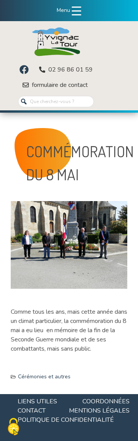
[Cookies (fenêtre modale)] (13, 427)
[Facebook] (24, 69)
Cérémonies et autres (44, 376)
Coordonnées (106, 401)
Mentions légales (99, 410)
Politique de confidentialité (66, 420)
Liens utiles (37, 401)
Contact (32, 410)
